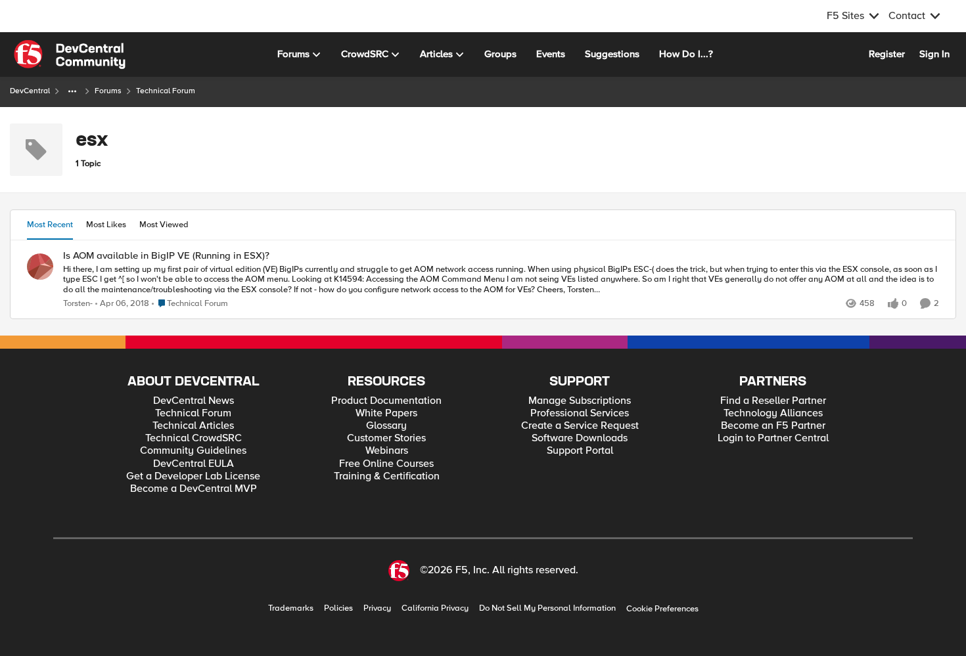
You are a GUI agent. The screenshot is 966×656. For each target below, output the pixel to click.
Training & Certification (387, 476)
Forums (108, 91)
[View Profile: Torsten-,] (40, 266)
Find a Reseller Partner (773, 401)
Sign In (934, 54)
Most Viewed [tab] (164, 224)
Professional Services (579, 413)
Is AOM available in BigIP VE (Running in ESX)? (166, 255)
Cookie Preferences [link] (662, 608)
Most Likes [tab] (106, 224)
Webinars (386, 451)
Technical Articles (193, 426)
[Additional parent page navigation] (72, 91)
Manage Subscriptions (579, 401)
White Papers (386, 413)
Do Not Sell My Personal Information (547, 608)
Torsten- (78, 304)
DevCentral (30, 91)
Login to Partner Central (773, 438)
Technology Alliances (773, 413)
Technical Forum (193, 413)
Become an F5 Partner (773, 426)
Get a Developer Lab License (193, 476)
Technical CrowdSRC (193, 438)
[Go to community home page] (69, 54)
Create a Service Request (580, 426)
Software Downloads (580, 438)
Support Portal (580, 451)
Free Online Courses (386, 464)
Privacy (377, 608)
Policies (338, 608)
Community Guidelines (193, 451)
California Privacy (435, 608)
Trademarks (290, 608)
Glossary (386, 426)
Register (887, 54)
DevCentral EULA (193, 464)
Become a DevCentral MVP (193, 489)
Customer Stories (386, 438)
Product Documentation (386, 401)
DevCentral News (193, 401)
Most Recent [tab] (50, 224)
